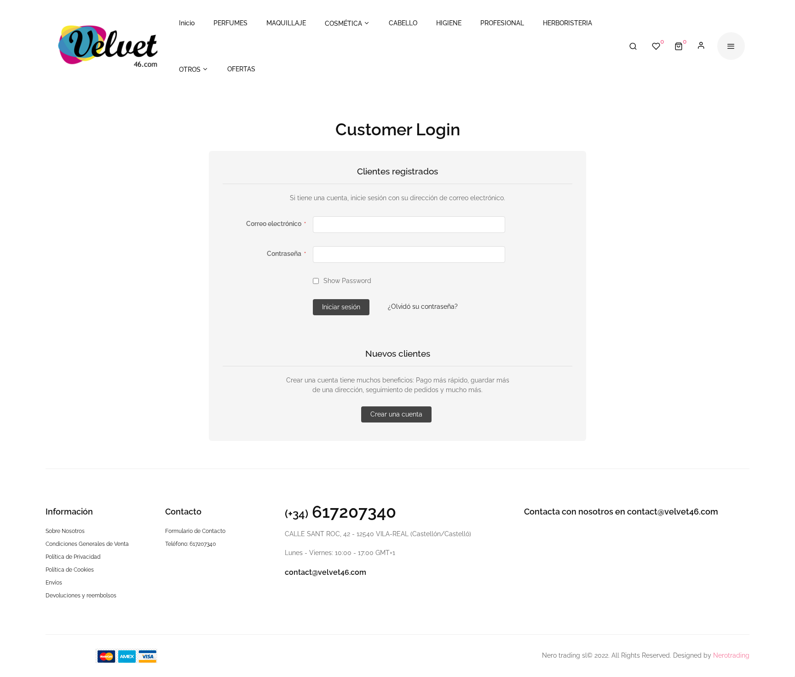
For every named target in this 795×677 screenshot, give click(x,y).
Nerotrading (731, 655)
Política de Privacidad (73, 557)
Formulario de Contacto (195, 531)
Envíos (54, 582)
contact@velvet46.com (325, 572)
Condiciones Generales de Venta (87, 544)
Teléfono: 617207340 (190, 544)
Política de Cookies (70, 570)
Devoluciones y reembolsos (81, 595)
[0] (678, 46)
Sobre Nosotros (65, 531)
